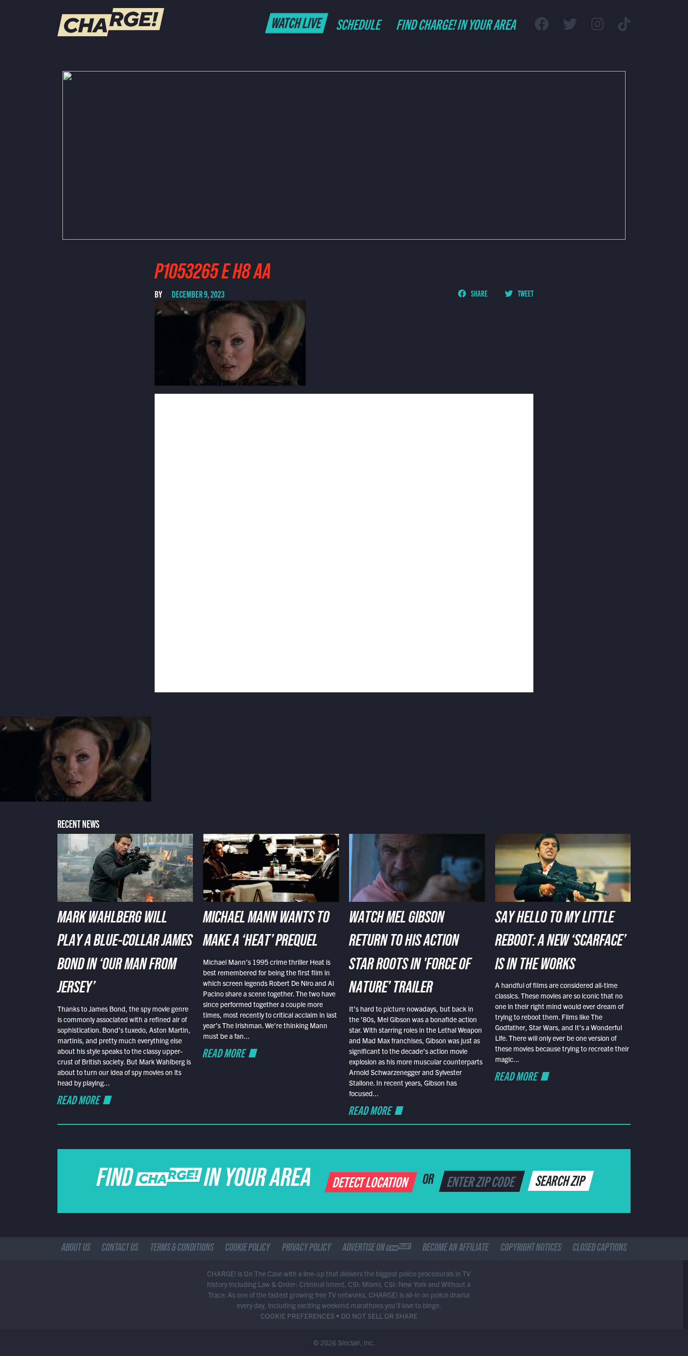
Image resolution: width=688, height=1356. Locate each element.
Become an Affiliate (456, 1249)
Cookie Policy (247, 1249)
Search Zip (561, 1180)
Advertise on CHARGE (376, 1249)
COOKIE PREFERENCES (297, 1315)
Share (479, 293)
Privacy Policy (306, 1249)
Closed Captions (600, 1249)
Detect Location (371, 1181)
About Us (75, 1249)
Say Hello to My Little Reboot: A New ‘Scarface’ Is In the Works (560, 942)
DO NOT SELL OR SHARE (379, 1315)
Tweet (525, 293)
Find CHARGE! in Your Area (457, 24)
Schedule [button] (359, 24)
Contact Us (120, 1249)
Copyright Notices (531, 1249)
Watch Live (296, 22)
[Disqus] (344, 542)
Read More (79, 1099)
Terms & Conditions (182, 1249)
